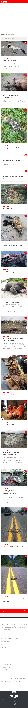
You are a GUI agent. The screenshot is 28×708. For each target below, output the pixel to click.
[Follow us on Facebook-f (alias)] (24, 611)
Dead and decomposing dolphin (13, 245)
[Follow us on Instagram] (26, 611)
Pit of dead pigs (7, 208)
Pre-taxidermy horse (9, 60)
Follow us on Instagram (6, 664)
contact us (18, 681)
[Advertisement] (14, 18)
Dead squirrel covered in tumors (13, 148)
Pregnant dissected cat (10, 394)
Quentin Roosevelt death (7, 644)
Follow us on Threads (5, 667)
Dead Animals (6, 58)
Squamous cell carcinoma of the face (10, 638)
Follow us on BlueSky (5, 669)
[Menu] (26, 1)
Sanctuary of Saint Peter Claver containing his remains (13, 650)
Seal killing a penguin (9, 272)
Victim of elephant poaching (11, 302)
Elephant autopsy (8, 424)
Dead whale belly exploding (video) (14, 160)
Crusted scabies (5, 641)
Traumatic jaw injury (6, 647)
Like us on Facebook (5, 662)
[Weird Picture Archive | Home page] (5, 2)
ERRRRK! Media (9, 699)
